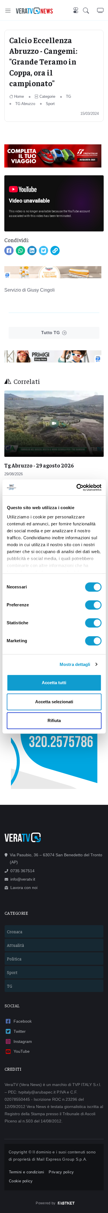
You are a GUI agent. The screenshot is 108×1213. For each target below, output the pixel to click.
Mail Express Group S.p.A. (62, 1159)
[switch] (93, 605)
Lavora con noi (23, 887)
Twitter (20, 1031)
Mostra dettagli (75, 664)
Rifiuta (54, 720)
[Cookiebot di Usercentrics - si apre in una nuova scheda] (76, 487)
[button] (90, 10)
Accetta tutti (54, 682)
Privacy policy (61, 1172)
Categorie (47, 96)
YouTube (22, 1051)
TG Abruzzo (25, 104)
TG (68, 96)
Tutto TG (50, 332)
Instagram (23, 1041)
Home (19, 96)
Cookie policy (21, 1181)
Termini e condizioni (26, 1172)
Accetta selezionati (54, 701)
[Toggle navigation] (8, 10)
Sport (50, 104)
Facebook (23, 1021)
